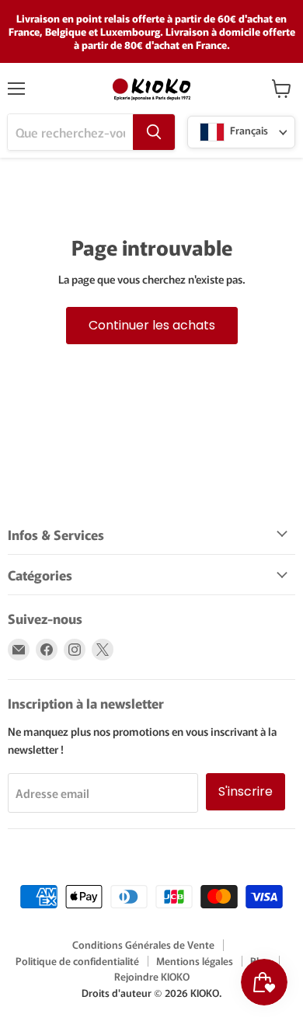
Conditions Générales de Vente (143, 944)
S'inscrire (245, 791)
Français (248, 131)
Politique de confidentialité (77, 960)
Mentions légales (194, 960)
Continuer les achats (152, 325)
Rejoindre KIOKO (152, 976)
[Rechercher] (154, 132)
